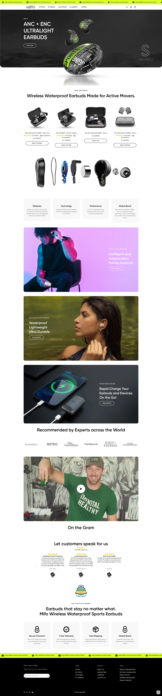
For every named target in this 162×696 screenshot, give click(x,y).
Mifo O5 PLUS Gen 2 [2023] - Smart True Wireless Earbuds (37, 133)
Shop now (29, 45)
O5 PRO (77, 669)
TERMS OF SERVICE (125, 680)
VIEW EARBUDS (115, 268)
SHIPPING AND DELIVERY (127, 677)
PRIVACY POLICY (125, 675)
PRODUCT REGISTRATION (128, 669)
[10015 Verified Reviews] (81, 597)
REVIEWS (84, 7)
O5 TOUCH (42, 7)
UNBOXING (100, 675)
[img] (81, 548)
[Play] (81, 489)
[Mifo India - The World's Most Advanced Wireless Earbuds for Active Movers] (30, 7)
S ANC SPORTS (62, 7)
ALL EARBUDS (73, 7)
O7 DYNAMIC (51, 7)
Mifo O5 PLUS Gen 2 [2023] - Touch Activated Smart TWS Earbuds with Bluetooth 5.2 (125, 133)
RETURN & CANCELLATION (128, 672)
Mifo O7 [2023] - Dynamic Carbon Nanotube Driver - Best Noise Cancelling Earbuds (66, 133)
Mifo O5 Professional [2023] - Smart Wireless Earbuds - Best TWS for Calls (95, 133)
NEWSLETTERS (101, 672)
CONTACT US (101, 677)
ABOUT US (100, 669)
